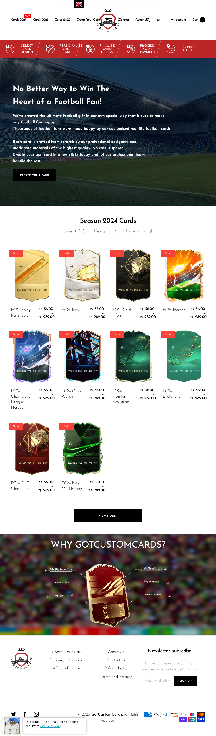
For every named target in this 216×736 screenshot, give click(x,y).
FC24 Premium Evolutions (120, 396)
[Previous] (11, 132)
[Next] (204, 132)
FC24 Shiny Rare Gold (20, 313)
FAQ (109, 20)
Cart (197, 20)
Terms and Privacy (116, 677)
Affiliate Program (67, 668)
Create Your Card (88, 20)
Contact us (116, 660)
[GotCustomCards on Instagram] (36, 714)
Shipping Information (67, 660)
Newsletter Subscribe (169, 651)
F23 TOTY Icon (50, 726)
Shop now (118, 145)
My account (178, 20)
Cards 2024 (19, 19)
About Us (141, 20)
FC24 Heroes (174, 310)
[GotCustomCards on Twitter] (13, 714)
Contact (124, 20)
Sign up (186, 681)
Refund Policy (116, 668)
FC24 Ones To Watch (74, 394)
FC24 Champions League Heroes (20, 399)
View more (108, 516)
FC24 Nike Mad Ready (72, 486)
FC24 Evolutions (171, 394)
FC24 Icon (70, 310)
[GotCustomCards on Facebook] (24, 714)
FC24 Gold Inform (121, 313)
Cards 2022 (62, 20)
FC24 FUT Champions (20, 486)
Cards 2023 (40, 20)
